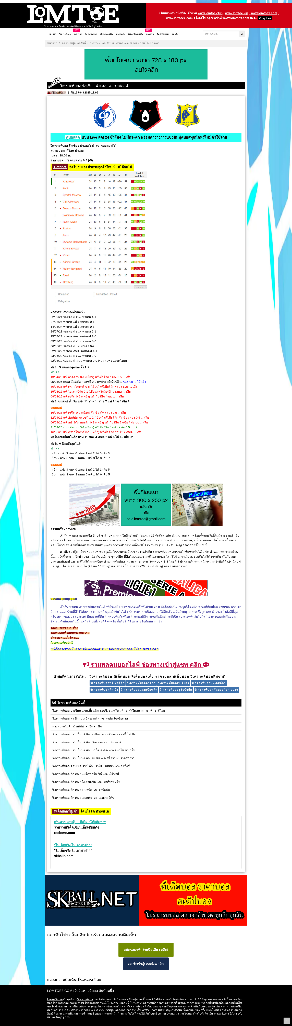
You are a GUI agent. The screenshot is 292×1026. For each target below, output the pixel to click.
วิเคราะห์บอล (85, 999)
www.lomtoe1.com (264, 13)
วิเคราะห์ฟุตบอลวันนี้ (73, 43)
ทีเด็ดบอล (150, 1006)
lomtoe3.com (55, 999)
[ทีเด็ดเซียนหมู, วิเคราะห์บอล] (146, 588)
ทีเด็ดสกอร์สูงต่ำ (66, 811)
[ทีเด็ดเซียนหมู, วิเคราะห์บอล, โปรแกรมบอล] (146, 900)
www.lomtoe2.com (179, 18)
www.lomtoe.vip (236, 13)
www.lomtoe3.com (236, 18)
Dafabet (60, 167)
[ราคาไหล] (94, 505)
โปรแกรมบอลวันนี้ (95, 1003)
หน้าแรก (52, 43)
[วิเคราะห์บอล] (146, 64)
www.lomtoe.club (210, 13)
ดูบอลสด (73, 137)
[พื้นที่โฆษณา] (146, 505)
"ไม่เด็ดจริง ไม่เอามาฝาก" (73, 845)
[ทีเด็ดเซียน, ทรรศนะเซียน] (197, 505)
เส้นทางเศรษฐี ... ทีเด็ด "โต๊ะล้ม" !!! (80, 822)
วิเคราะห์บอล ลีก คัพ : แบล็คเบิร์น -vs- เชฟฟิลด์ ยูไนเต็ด (73, 26)
